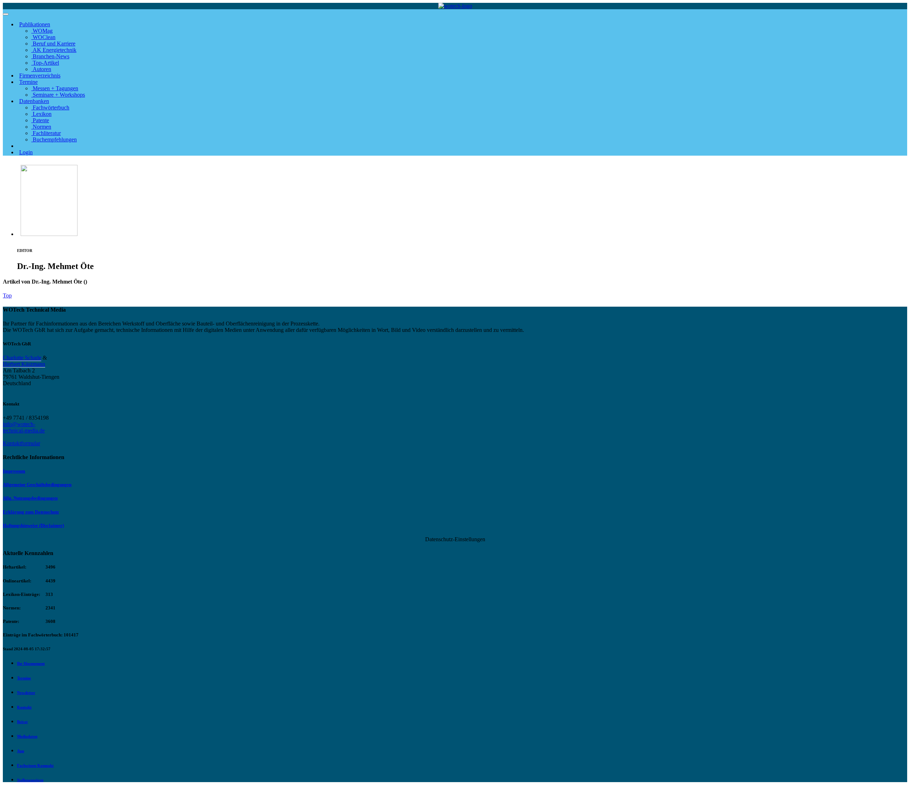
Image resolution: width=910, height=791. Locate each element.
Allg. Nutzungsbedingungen (30, 498)
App (20, 751)
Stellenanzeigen (30, 780)
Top (7, 295)
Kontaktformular (21, 443)
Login (26, 152)
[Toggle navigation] (6, 14)
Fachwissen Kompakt (35, 765)
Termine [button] (28, 82)
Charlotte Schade (22, 358)
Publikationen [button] (34, 24)
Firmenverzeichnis (39, 75)
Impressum (14, 471)
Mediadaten (27, 736)
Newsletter (26, 692)
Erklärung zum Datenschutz (31, 512)
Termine (24, 678)
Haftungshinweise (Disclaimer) (33, 525)
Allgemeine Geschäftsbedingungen (37, 484)
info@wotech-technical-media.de (24, 427)
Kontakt (24, 707)
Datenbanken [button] (34, 101)
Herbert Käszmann (24, 364)
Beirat (22, 722)
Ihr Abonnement (31, 663)
